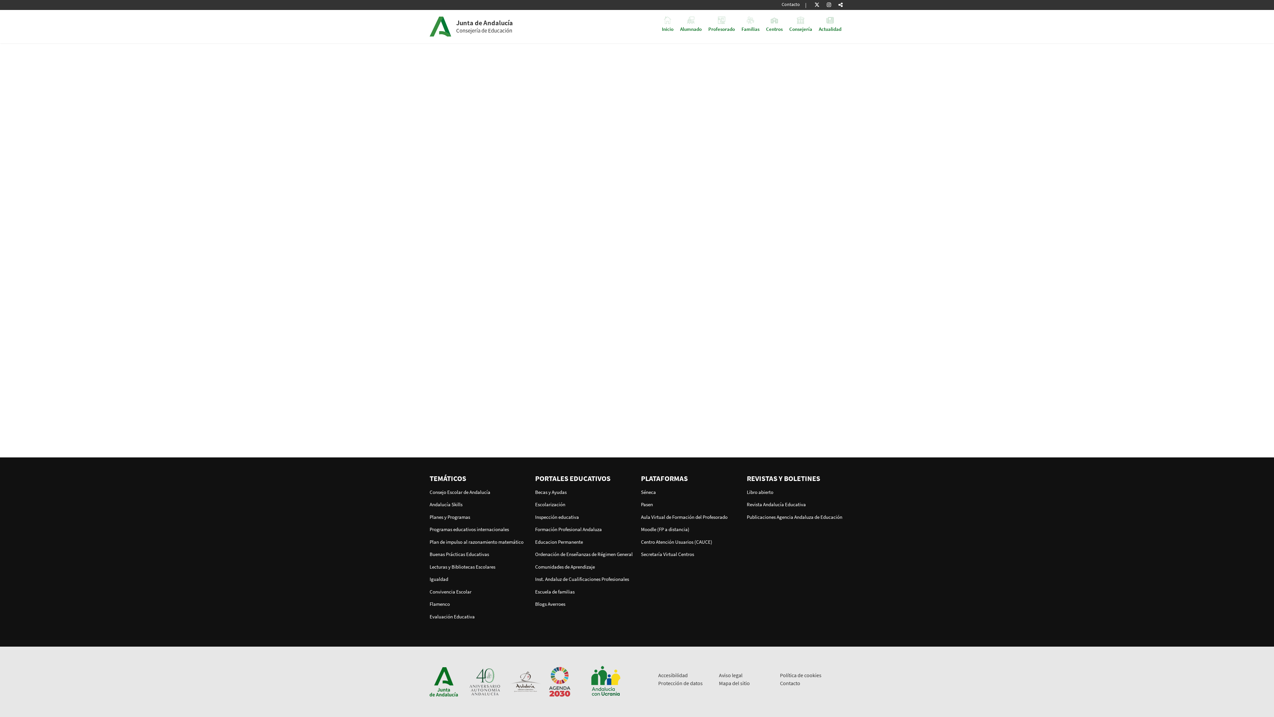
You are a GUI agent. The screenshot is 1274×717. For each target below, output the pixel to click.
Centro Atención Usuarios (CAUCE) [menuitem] (676, 542)
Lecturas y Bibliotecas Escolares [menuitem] (462, 567)
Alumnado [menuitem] (691, 29)
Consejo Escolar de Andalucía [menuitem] (460, 492)
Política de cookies (800, 675)
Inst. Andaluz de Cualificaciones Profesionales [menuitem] (582, 579)
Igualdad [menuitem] (439, 579)
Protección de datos (680, 683)
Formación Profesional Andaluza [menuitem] (568, 529)
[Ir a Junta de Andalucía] (444, 681)
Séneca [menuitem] (648, 492)
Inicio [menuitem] (667, 29)
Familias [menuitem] (750, 29)
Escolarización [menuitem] (550, 504)
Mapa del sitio (734, 683)
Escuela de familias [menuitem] (555, 592)
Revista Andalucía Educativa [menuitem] (776, 504)
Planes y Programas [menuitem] (450, 517)
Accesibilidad (673, 675)
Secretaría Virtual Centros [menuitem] (667, 554)
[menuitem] (479, 478)
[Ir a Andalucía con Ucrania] (605, 681)
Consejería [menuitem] (800, 29)
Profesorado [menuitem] (721, 29)
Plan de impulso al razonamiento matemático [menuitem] (477, 542)
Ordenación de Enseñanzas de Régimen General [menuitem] (584, 554)
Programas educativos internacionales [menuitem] (469, 529)
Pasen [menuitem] (647, 504)
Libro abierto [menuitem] (760, 492)
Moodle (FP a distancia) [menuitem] (665, 529)
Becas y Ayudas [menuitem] (551, 492)
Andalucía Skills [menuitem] (446, 504)
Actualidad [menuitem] (830, 29)
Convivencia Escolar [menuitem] (450, 592)
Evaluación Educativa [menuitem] (452, 616)
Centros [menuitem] (774, 29)
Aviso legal (731, 675)
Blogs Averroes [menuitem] (550, 604)
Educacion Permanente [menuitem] (559, 542)
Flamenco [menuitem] (440, 604)
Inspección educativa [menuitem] (557, 517)
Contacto (791, 4)
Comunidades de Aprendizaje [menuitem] (565, 567)
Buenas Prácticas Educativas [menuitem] (459, 554)
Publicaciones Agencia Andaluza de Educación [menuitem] (794, 517)
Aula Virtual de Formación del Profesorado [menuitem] (684, 517)
